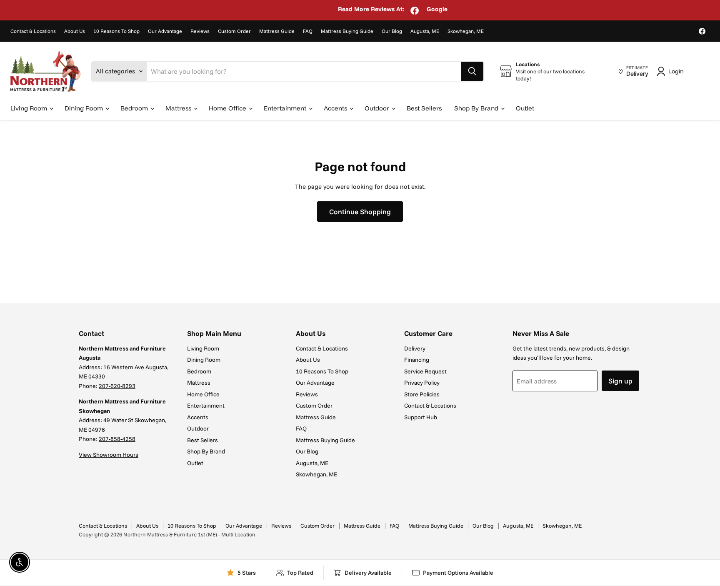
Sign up (620, 380)
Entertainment (286, 108)
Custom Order (234, 31)
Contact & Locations (33, 31)
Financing (416, 359)
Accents (336, 108)
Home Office (228, 108)
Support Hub (420, 417)
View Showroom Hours (108, 454)
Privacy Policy (422, 382)
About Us (74, 31)
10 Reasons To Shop (116, 31)
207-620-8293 (117, 386)
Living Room (29, 108)
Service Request (425, 371)
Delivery (414, 348)
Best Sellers (424, 108)
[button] (672, 71)
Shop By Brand (477, 108)
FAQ (307, 31)
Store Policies (422, 394)
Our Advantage (165, 31)
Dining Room (85, 108)
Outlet (525, 108)
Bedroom (135, 108)
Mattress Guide (277, 31)
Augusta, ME (424, 31)
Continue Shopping (360, 211)
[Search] (472, 71)
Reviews (200, 31)
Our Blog (392, 31)
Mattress (179, 108)
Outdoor (378, 108)
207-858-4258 (117, 439)
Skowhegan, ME (466, 31)
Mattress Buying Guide (347, 31)
